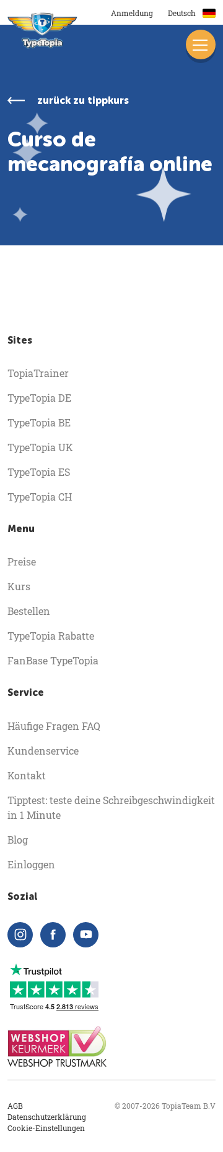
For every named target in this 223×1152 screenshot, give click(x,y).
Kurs (18, 586)
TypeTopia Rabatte (50, 635)
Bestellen (28, 610)
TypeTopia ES (38, 471)
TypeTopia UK (40, 447)
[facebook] (53, 934)
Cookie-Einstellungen (46, 1128)
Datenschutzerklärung (46, 1117)
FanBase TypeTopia (52, 660)
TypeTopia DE (39, 397)
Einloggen (31, 864)
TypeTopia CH (39, 496)
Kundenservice (43, 750)
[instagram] (20, 934)
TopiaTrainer (38, 372)
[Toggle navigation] (201, 44)
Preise (21, 561)
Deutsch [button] (183, 13)
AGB (15, 1106)
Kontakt (26, 775)
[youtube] (85, 934)
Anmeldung (132, 13)
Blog (17, 839)
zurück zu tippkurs (83, 100)
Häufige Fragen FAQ (53, 725)
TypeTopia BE (39, 422)
